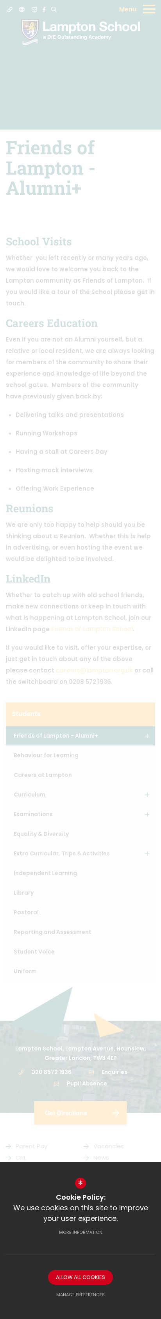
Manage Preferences (80, 1295)
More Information (80, 1232)
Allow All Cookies (80, 1277)
